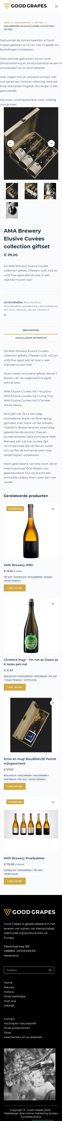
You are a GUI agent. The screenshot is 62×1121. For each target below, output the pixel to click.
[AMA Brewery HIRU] (31, 531)
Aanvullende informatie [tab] (31, 338)
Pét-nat (9, 309)
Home (8, 982)
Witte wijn (30, 680)
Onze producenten (17, 1028)
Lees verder (14, 587)
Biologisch (32, 302)
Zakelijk (9, 1005)
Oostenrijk (40, 676)
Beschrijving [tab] (31, 330)
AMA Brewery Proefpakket (24, 858)
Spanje (21, 309)
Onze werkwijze (14, 996)
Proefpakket (11, 874)
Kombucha (30, 306)
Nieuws (9, 987)
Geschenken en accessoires (23, 1037)
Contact (9, 1019)
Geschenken (13, 306)
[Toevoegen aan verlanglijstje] (5, 315)
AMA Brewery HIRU (18, 565)
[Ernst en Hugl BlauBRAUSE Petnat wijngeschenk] (31, 725)
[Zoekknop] (50, 970)
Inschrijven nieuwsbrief (20, 1023)
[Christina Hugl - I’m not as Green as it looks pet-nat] (31, 625)
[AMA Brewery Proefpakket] (31, 824)
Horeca (9, 991)
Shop (7, 1032)
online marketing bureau (42, 1113)
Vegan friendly (39, 309)
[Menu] (56, 6)
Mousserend (48, 306)
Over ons (10, 1001)
